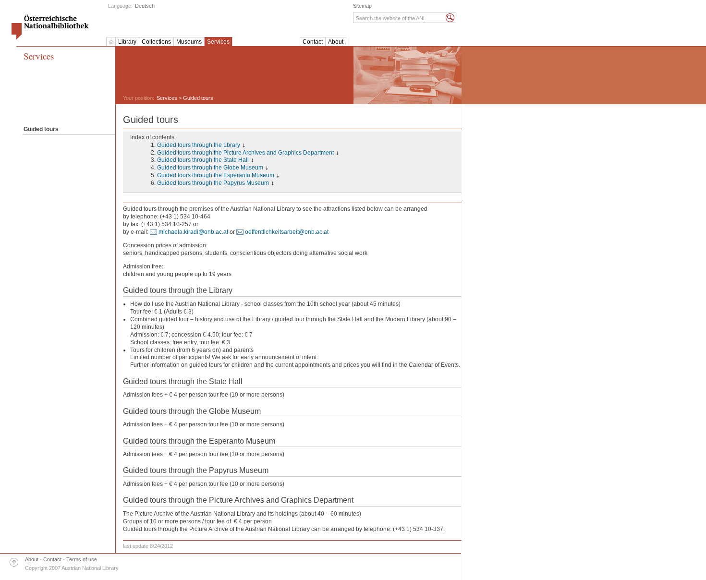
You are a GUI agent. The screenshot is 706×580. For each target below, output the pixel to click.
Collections (156, 41)
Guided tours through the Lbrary (198, 145)
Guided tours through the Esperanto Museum (215, 175)
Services (218, 41)
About (335, 41)
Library (127, 41)
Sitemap (362, 6)
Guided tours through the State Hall (203, 160)
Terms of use (81, 559)
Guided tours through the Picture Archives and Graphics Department (245, 152)
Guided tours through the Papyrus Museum (213, 183)
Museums (189, 41)
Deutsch (145, 6)
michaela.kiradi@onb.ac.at (193, 232)
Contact (313, 41)
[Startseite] (111, 41)
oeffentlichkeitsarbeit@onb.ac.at (287, 232)
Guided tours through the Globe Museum (210, 167)
